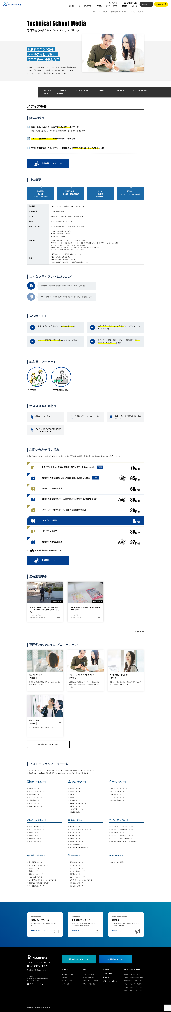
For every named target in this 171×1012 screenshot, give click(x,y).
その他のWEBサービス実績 (90, 981)
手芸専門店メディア (36, 862)
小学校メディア (75, 788)
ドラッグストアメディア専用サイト (133, 977)
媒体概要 (63, 90)
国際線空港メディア (117, 832)
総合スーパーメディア (36, 868)
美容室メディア (75, 874)
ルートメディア (103, 12)
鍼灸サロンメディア (76, 886)
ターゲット (120, 90)
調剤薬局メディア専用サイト (132, 974)
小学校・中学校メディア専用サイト (133, 984)
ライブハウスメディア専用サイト (133, 987)
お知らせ (134, 6)
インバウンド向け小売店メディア (122, 835)
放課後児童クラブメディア (79, 809)
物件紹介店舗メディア (118, 800)
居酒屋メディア (75, 835)
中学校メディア (75, 791)
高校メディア (74, 794)
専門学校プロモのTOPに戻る (48, 744)
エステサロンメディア (77, 877)
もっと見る (137, 631)
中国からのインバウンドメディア (122, 827)
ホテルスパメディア (76, 883)
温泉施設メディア (117, 794)
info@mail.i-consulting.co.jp (37, 984)
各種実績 (124, 6)
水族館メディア (34, 832)
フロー (46, 93)
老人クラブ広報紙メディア (120, 862)
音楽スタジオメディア (36, 827)
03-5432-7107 (37, 966)
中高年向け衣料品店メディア (39, 883)
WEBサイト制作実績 (88, 977)
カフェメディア (75, 832)
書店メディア (33, 871)
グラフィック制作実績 (89, 984)
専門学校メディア (116, 12)
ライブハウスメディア (36, 830)
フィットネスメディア (77, 871)
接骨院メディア (34, 803)
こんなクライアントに (82, 90)
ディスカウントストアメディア (39, 865)
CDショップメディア (36, 874)
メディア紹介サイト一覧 (132, 969)
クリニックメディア (36, 797)
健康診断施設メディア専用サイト (133, 981)
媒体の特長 (47, 90)
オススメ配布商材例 (140, 90)
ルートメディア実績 (88, 974)
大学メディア (74, 797)
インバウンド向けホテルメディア (122, 830)
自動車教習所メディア (77, 812)
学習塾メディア (75, 806)
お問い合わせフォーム (80, 959)
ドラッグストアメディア (37, 791)
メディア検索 (66, 984)
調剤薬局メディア (35, 788)
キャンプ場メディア (36, 841)
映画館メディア (34, 835)
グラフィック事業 (111, 6)
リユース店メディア (36, 877)
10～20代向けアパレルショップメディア (43, 880)
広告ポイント (103, 90)
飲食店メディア (75, 838)
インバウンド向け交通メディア (121, 838)
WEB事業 (99, 6)
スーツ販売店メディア (36, 886)
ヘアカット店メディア (118, 791)
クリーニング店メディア (119, 788)
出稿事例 (60, 93)
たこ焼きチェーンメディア (79, 847)
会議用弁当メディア (76, 841)
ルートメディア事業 (85, 6)
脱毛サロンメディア (76, 862)
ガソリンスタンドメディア (120, 797)
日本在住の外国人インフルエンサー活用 (124, 841)
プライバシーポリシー (111, 981)
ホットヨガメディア (76, 868)
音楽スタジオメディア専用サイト (133, 990)
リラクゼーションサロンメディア (81, 880)
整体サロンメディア (36, 806)
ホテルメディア (75, 827)
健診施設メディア (35, 794)
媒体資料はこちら (49, 163)
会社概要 (71, 6)
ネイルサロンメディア (77, 865)
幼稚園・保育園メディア (78, 803)
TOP (94, 12)
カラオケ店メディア (36, 838)
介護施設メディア (35, 800)
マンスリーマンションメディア (80, 830)
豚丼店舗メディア (76, 844)
